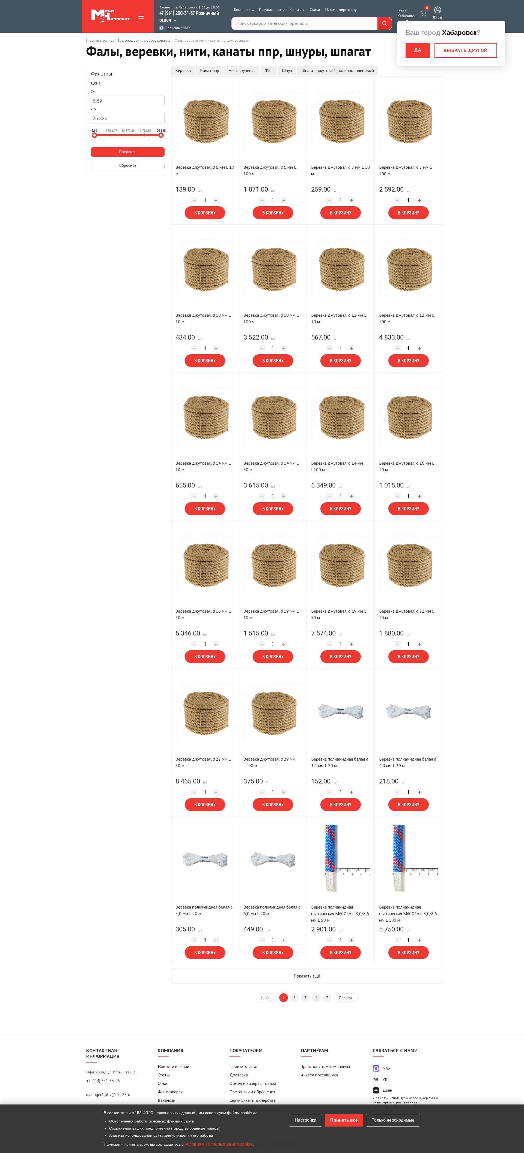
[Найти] (384, 23)
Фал (269, 70)
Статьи (315, 9)
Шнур (287, 70)
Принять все (344, 1120)
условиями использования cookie (219, 1144)
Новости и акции (173, 1066)
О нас (163, 1083)
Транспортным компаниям (325, 1066)
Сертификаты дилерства (253, 1100)
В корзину (205, 213)
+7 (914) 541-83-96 (103, 1080)
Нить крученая (241, 70)
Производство (243, 1066)
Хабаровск (406, 15)
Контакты (297, 9)
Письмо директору (341, 9)
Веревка (183, 70)
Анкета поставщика (319, 1075)
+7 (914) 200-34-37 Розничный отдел (189, 16)
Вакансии (166, 1100)
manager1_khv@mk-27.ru (108, 1094)
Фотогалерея (170, 1091)
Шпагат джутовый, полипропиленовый (337, 70)
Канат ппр (209, 70)
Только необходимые (393, 1120)
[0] (424, 13)
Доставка (239, 1075)
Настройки (305, 1120)
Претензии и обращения (252, 1091)
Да (417, 50)
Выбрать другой (466, 50)
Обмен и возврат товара (253, 1083)
